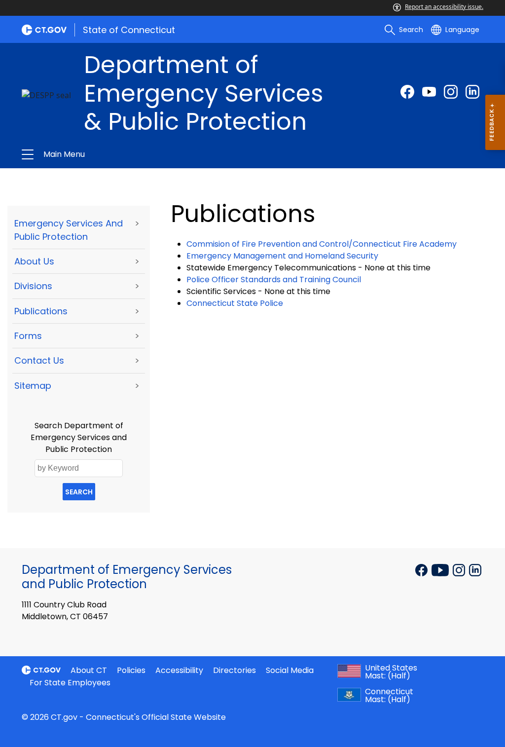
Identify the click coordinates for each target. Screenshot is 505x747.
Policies (131, 670)
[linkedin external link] (472, 92)
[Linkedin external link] (475, 568)
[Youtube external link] (429, 92)
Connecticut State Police (234, 303)
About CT (89, 670)
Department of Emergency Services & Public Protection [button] (148, 154)
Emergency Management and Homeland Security (282, 255)
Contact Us (39, 360)
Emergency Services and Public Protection (68, 230)
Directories (234, 670)
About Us (34, 261)
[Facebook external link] (407, 92)
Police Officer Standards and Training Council (273, 279)
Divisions (33, 286)
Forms (28, 336)
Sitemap (32, 385)
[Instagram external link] (451, 92)
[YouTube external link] (441, 568)
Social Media (290, 670)
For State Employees (70, 682)
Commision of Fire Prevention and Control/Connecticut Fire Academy (321, 244)
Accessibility (179, 670)
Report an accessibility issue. (444, 6)
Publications (41, 311)
